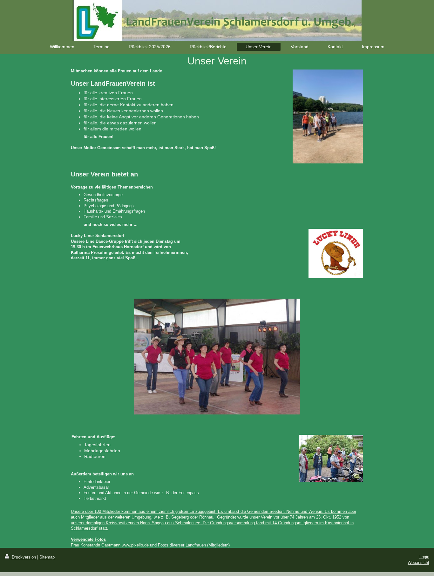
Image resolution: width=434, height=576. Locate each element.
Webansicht (418, 562)
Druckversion (23, 557)
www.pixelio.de (135, 545)
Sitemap (47, 557)
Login (424, 556)
